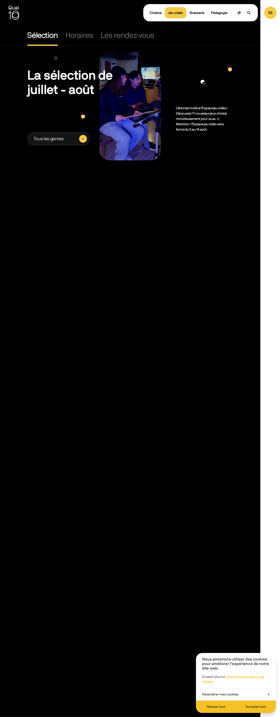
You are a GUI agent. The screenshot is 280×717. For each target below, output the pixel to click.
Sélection (42, 35)
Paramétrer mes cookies (220, 694)
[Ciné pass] (239, 12)
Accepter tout (256, 706)
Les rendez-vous (127, 35)
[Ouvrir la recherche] (249, 12)
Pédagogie (219, 13)
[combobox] (58, 138)
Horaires (79, 35)
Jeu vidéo (175, 13)
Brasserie (197, 13)
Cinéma (156, 13)
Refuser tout (216, 706)
